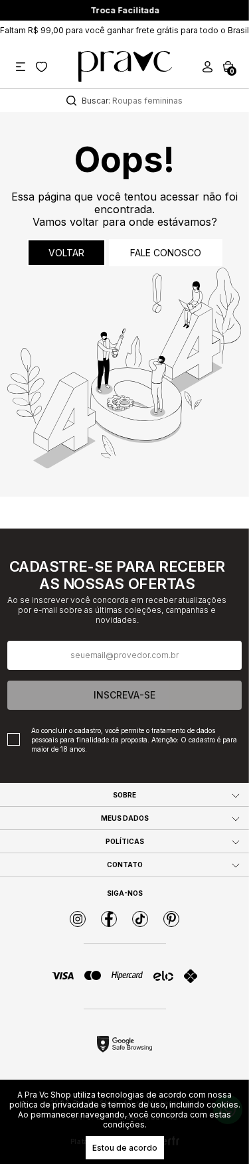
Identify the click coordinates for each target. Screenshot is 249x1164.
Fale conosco (165, 252)
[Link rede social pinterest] (171, 919)
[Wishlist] (41, 67)
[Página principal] (125, 66)
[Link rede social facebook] (109, 919)
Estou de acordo (124, 1148)
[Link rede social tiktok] (140, 919)
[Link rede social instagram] (78, 919)
